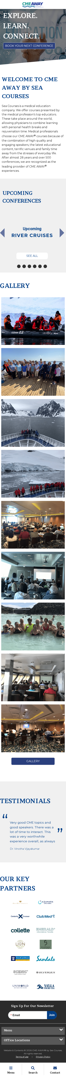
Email (16, 1015)
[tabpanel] (32, 234)
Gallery (33, 761)
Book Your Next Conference (29, 45)
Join (52, 1015)
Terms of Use (22, 1056)
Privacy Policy (43, 1056)
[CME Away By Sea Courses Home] (33, 4)
